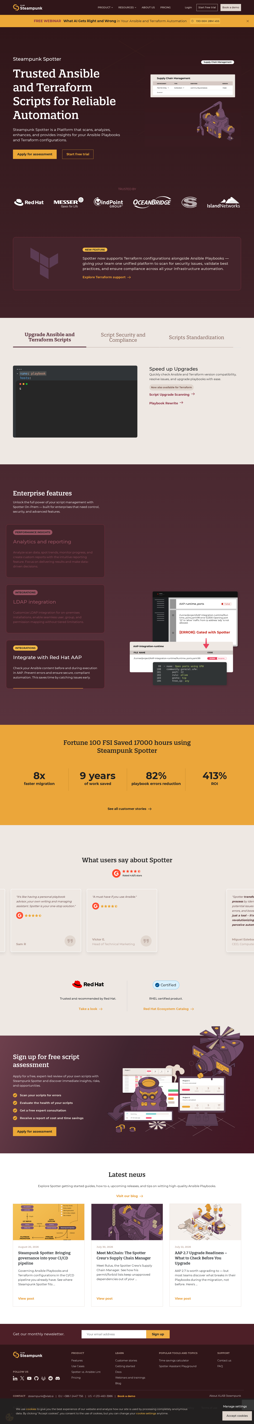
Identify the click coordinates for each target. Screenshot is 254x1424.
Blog (118, 1383)
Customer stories (126, 1360)
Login (188, 7)
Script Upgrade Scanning (169, 395)
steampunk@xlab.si (41, 1396)
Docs (118, 1372)
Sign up (158, 1334)
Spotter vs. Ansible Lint (86, 1372)
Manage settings (235, 1406)
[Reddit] (50, 1378)
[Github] (36, 1378)
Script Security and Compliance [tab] (123, 337)
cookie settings (146, 1413)
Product (104, 7)
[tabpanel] (127, 402)
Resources (126, 7)
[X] (22, 1378)
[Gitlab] (43, 1378)
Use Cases (77, 1366)
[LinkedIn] (15, 1378)
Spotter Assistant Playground (177, 1366)
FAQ (220, 1366)
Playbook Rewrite (163, 403)
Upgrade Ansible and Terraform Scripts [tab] (50, 337)
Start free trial (207, 7)
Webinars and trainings (130, 1377)
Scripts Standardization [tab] (196, 337)
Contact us (224, 1360)
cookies (31, 1409)
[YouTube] (29, 1378)
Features (77, 1360)
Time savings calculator (174, 1360)
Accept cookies (237, 1415)
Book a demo (230, 7)
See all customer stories (127, 809)
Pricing (165, 7)
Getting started (125, 1366)
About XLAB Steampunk (225, 1395)
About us (148, 7)
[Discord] (57, 1378)
